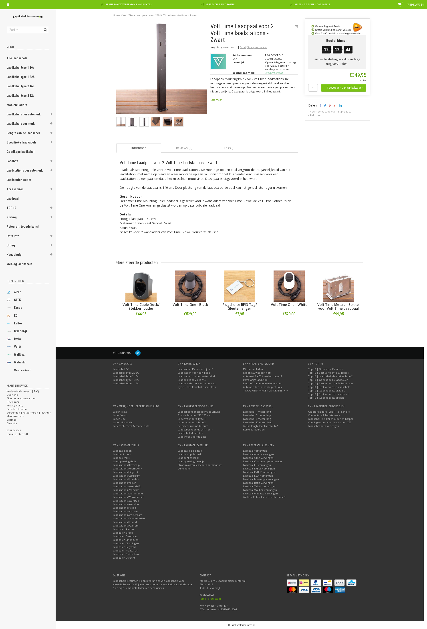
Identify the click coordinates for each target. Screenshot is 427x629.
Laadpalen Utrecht (124, 557)
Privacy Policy (15, 405)
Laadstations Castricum (126, 475)
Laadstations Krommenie (128, 493)
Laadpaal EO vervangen (257, 465)
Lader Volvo (120, 415)
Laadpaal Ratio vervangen (258, 482)
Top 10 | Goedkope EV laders (325, 369)
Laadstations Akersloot (126, 504)
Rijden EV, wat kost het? (257, 372)
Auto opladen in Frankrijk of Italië (263, 387)
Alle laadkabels (17, 58)
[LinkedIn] (138, 353)
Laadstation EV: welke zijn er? (195, 369)
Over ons (12, 394)
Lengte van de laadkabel (23, 133)
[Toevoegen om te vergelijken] (296, 26)
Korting (12, 217)
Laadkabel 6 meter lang (257, 415)
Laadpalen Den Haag (125, 536)
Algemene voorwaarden (21, 398)
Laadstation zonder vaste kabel (196, 376)
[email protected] (210, 598)
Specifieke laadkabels (21, 142)
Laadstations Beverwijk (126, 465)
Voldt (17, 346)
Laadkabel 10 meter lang (257, 422)
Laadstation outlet (19, 180)
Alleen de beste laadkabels (312, 4)
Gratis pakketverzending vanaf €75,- (128, 4)
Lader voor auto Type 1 (192, 418)
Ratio (17, 339)
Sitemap (11, 419)
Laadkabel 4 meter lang (257, 411)
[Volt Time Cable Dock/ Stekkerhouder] (141, 286)
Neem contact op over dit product (330, 111)
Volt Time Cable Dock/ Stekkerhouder (141, 306)
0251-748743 (14, 430)
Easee (18, 307)
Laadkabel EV (121, 369)
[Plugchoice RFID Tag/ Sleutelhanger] (239, 286)
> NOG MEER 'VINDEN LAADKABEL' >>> (265, 390)
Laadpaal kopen (122, 450)
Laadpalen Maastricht (125, 550)
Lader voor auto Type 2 (192, 422)
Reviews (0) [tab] (184, 148)
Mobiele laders (17, 105)
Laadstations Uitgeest (125, 472)
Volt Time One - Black (190, 304)
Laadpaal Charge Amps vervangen (263, 461)
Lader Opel (119, 418)
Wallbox (19, 354)
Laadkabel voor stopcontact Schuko (199, 411)
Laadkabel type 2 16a (20, 86)
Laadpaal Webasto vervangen (260, 493)
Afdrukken (316, 115)
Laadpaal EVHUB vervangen (259, 472)
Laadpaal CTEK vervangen (258, 457)
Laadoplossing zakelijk (191, 461)
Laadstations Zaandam (126, 490)
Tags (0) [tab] (230, 148)
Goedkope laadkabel (20, 152)
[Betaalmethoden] (292, 582)
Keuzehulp (14, 254)
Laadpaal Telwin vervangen (259, 486)
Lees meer (216, 99)
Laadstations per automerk (25, 170)
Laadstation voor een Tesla (194, 372)
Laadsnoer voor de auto (192, 436)
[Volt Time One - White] (289, 286)
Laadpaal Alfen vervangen (258, 454)
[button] (51, 115)
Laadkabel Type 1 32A (126, 379)
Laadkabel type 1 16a (20, 67)
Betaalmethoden (17, 409)
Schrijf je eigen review (253, 47)
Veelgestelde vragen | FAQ (23, 391)
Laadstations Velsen (124, 482)
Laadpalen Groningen (126, 543)
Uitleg (11, 245)
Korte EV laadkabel (254, 429)
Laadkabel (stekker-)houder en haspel (330, 418)
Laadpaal (13, 198)
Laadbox (12, 161)
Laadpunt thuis (122, 454)
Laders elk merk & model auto (131, 426)
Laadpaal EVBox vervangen (259, 468)
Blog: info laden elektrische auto (262, 383)
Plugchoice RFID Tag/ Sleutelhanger (239, 306)
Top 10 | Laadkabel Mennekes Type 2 (330, 376)
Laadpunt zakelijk (188, 457)
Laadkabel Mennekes (190, 433)
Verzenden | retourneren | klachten (29, 412)
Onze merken (15, 281)
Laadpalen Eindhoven (126, 539)
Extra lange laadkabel (255, 379)
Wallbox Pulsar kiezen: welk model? (264, 497)
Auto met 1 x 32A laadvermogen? (262, 376)
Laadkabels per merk (21, 123)
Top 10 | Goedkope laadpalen (326, 397)
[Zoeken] (45, 27)
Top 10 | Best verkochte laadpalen (328, 394)
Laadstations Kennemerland (129, 518)
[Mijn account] (8, 4)
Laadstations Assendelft (127, 486)
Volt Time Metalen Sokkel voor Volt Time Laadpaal (338, 306)
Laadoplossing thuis (124, 461)
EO (16, 315)
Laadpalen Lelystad (124, 547)
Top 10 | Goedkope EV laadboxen (328, 379)
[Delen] (320, 105)
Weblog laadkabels (19, 264)
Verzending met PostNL (220, 4)
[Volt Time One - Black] (190, 286)
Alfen (17, 292)
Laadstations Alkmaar (125, 511)
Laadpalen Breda (123, 532)
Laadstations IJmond (125, 522)
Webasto (20, 362)
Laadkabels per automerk (24, 114)
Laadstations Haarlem (126, 525)
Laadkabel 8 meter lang (257, 418)
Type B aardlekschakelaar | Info (197, 387)
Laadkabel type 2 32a (20, 95)
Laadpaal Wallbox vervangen (260, 490)
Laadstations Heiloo (124, 507)
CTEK (17, 300)
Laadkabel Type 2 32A (126, 372)
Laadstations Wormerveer (128, 497)
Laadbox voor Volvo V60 (192, 379)
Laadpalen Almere (124, 529)
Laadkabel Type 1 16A (126, 383)
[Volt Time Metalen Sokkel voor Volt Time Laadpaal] (338, 286)
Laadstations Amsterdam (127, 514)
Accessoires (15, 189)
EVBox (18, 323)
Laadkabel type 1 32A (20, 77)
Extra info (13, 236)
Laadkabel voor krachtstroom (195, 429)
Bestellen (141, 323)
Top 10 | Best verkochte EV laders (328, 372)
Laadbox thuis (121, 457)
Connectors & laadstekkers (324, 415)
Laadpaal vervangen (255, 450)
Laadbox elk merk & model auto (197, 383)
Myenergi (20, 331)
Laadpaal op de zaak (190, 450)
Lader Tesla (120, 411)
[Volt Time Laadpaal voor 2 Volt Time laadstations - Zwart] (161, 70)
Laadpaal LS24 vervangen (258, 475)
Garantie (12, 423)
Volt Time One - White (289, 304)
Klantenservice (15, 416)
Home (116, 15)
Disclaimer (13, 402)
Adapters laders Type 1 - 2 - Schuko (329, 411)
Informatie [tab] (138, 148)
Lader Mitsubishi (123, 422)
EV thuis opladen (253, 369)
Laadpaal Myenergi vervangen (261, 479)
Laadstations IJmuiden (126, 479)
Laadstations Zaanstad (126, 500)
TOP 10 (11, 208)
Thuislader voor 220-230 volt (194, 415)
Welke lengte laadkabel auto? (260, 426)
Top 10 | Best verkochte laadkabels (329, 387)
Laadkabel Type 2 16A (126, 376)
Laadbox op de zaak (189, 454)
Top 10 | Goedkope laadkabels (326, 390)
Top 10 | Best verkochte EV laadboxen (331, 383)
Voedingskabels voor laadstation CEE (329, 422)
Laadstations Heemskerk (127, 468)
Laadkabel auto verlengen (323, 426)
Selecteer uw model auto (193, 426)
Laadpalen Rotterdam (126, 554)
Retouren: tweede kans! (23, 226)
